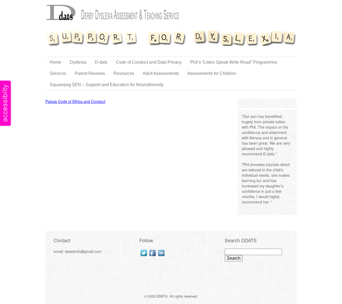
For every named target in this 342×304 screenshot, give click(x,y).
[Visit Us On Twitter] (143, 253)
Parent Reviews (90, 73)
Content (5, 103)
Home (55, 62)
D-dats (101, 62)
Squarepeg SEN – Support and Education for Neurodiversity (107, 84)
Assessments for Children (211, 73)
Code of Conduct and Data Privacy (149, 62)
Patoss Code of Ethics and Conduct (75, 101)
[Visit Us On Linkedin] (161, 253)
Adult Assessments (161, 73)
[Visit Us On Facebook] (152, 253)
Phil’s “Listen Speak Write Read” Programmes (233, 62)
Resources (124, 73)
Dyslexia (78, 62)
